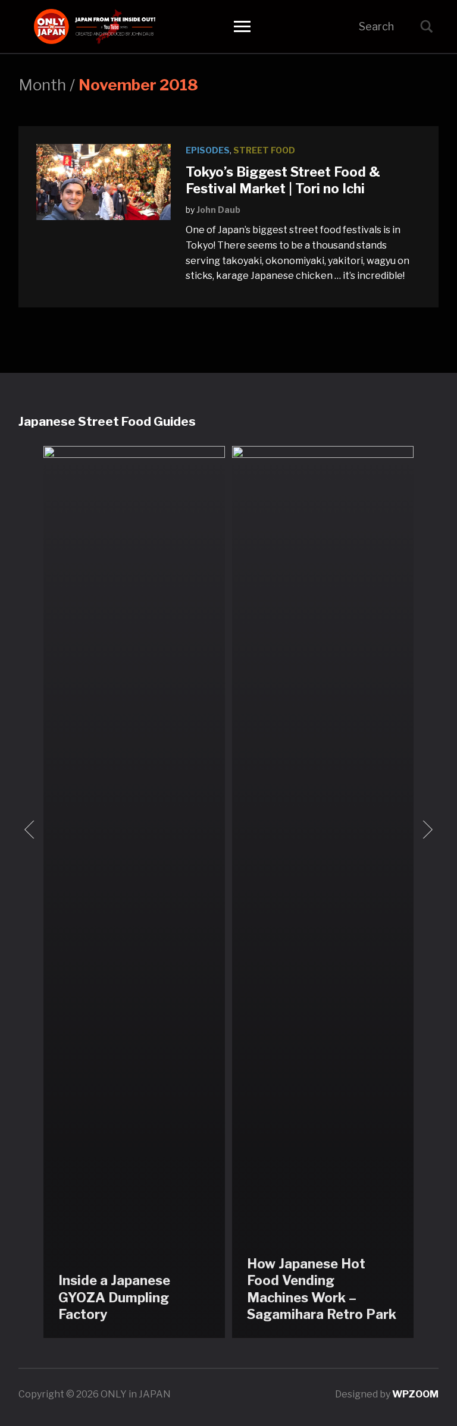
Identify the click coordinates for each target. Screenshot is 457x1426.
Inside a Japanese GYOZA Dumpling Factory (114, 1297)
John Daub (218, 210)
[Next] (425, 829)
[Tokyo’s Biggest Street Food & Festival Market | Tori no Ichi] (103, 181)
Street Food (264, 150)
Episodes (208, 150)
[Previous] (31, 829)
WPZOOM (415, 1394)
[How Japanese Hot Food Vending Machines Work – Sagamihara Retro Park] (323, 891)
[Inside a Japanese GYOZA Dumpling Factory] (134, 891)
